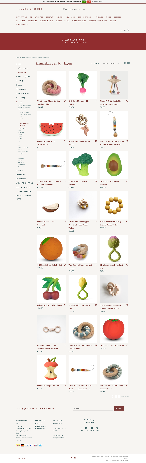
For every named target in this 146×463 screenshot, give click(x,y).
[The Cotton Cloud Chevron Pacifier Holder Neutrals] (114, 125)
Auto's (22, 116)
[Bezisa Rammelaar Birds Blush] (83, 125)
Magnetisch (21, 166)
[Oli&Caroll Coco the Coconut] (51, 205)
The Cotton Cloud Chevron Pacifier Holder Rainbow (81, 387)
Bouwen (20, 136)
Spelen (108, 17)
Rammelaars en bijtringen (43, 57)
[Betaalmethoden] (18, 446)
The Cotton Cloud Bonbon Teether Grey (111, 387)
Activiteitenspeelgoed (26, 114)
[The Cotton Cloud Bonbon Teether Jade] (83, 329)
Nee (89, 1)
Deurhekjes (21, 162)
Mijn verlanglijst (40, 428)
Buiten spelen (21, 156)
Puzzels (20, 149)
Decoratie (20, 21)
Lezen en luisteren (23, 147)
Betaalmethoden (21, 435)
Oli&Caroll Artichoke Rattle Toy (112, 266)
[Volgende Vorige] (119, 396)
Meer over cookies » (97, 1)
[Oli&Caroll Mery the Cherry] (51, 289)
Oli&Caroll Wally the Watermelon (46, 143)
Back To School (62, 21)
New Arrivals (21, 17)
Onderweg (98, 17)
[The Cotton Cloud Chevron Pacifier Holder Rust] (51, 165)
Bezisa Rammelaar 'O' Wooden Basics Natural (47, 347)
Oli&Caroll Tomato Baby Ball (112, 345)
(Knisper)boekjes (24, 112)
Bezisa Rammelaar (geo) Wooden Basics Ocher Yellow (79, 224)
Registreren (39, 424)
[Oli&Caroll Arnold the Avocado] (114, 165)
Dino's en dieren (22, 143)
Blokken (22, 119)
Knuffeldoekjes (24, 121)
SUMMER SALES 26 (46, 21)
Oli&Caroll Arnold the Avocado (109, 183)
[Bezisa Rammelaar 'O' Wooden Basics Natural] (51, 329)
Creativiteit (21, 132)
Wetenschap (21, 164)
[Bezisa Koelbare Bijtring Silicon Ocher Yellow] (114, 205)
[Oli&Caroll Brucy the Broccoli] (83, 165)
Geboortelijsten (36, 17)
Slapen (60, 17)
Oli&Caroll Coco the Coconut (46, 223)
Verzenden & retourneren (24, 438)
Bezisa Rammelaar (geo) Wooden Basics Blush (110, 306)
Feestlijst (50, 17)
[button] (121, 30)
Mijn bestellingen (40, 426)
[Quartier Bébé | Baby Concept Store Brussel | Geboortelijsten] (36, 9)
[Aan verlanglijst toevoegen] (65, 101)
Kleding (117, 17)
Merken (113, 21)
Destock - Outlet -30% (98, 21)
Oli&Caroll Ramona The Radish (79, 102)
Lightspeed (124, 460)
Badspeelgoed (22, 128)
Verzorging (70, 17)
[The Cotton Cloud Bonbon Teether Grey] (114, 369)
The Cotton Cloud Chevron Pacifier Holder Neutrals (112, 143)
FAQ (17, 424)
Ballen (19, 130)
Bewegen (20, 153)
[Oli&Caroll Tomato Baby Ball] (114, 329)
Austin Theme (109, 460)
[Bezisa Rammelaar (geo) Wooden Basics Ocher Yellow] (83, 205)
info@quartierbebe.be (59, 438)
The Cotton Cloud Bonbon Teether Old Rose (48, 102)
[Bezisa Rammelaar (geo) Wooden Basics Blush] (114, 289)
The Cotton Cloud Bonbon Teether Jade (80, 347)
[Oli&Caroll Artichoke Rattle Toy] (114, 249)
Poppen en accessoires (24, 141)
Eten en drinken (84, 17)
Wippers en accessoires (24, 105)
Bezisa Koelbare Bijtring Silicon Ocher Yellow (110, 223)
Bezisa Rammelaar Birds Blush (79, 143)
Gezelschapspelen (23, 151)
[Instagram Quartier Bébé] (75, 458)
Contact (18, 440)
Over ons (19, 426)
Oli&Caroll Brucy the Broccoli (78, 183)
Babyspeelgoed (30, 57)
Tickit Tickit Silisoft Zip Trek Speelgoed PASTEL (110, 102)
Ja (84, 1)
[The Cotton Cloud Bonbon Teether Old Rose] (51, 85)
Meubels (20, 160)
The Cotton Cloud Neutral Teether (80, 266)
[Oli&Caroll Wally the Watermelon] (51, 125)
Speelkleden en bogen (24, 107)
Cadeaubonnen (22, 25)
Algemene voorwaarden (23, 428)
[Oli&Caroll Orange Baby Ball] (51, 249)
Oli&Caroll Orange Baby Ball (49, 265)
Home (18, 57)
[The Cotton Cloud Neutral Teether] (83, 249)
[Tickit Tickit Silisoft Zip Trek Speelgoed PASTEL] (114, 85)
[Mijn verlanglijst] (125, 30)
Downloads (32, 21)
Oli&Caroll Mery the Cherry (49, 305)
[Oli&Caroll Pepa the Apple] (51, 369)
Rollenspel (21, 134)
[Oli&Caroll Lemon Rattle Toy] (83, 289)
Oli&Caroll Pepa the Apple (48, 385)
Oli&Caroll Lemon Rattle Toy (79, 306)
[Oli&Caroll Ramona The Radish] (83, 85)
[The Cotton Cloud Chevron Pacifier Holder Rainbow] (83, 369)
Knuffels (20, 138)
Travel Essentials (79, 21)
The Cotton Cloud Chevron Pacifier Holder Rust (49, 183)
